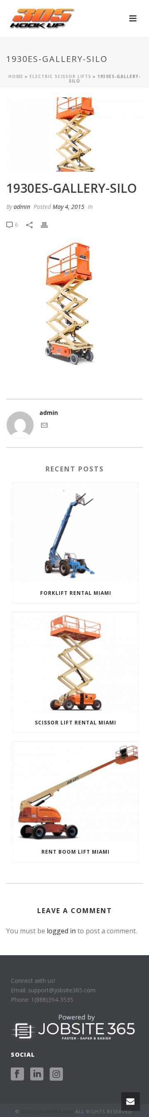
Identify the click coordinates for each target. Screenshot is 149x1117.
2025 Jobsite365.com (47, 1111)
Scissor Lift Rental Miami (75, 722)
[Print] (48, 224)
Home (15, 76)
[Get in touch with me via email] (44, 426)
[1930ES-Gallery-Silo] (74, 134)
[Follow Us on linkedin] (36, 1074)
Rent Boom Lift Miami (75, 851)
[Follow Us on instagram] (56, 1074)
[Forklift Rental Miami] (75, 533)
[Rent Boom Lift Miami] (75, 792)
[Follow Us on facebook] (17, 1074)
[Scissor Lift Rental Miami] (75, 662)
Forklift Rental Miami (75, 592)
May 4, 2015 (68, 207)
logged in (61, 930)
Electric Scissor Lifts (60, 76)
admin (22, 207)
